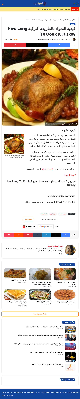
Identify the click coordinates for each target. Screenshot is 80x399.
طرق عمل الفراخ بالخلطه (43, 301)
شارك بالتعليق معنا (40, 314)
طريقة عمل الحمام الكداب (18, 280)
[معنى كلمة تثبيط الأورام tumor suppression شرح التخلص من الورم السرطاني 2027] (70, 346)
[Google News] (46, 226)
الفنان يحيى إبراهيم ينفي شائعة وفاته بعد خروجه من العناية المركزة (44, 326)
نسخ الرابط (28, 219)
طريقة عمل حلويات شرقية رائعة (66, 301)
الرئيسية (72, 20)
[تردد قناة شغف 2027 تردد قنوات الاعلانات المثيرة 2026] (70, 367)
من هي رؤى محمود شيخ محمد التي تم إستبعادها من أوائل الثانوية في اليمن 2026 (40, 335)
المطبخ (59, 20)
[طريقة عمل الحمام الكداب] (15, 273)
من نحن (37, 392)
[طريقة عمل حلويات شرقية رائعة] (65, 294)
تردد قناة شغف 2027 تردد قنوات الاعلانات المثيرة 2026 (47, 364)
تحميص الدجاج (63, 214)
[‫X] (59, 254)
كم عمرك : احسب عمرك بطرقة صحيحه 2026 (58, 9)
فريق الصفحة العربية (67, 39)
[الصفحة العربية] (40, 3)
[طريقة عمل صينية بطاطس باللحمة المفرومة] (15, 294)
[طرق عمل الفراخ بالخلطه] (40, 294)
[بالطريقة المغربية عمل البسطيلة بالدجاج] (65, 274)
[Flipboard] (29, 226)
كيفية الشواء (47, 169)
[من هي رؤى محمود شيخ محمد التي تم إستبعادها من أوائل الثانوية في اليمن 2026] (70, 337)
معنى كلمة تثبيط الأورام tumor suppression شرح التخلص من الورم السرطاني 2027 (38, 344)
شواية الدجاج (53, 214)
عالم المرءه (65, 20)
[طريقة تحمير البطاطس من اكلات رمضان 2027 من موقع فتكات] (40, 274)
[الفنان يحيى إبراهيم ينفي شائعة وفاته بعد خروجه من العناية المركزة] (70, 329)
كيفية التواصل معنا (29, 392)
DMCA (4, 392)
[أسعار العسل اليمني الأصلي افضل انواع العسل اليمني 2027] (70, 357)
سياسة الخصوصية (18, 392)
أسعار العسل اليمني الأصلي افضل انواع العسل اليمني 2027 (46, 352)
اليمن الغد (9, 392)
